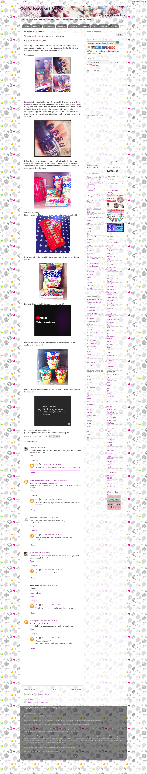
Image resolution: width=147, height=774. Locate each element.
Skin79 (109, 426)
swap (88, 357)
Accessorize (111, 240)
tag (88, 360)
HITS (108, 328)
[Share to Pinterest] (59, 436)
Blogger (86, 757)
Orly (108, 394)
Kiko (108, 352)
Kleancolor (110, 355)
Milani (109, 377)
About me (36, 26)
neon (88, 418)
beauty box (91, 308)
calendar (90, 226)
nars (108, 464)
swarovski (90, 285)
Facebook (73, 26)
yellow (89, 440)
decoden (90, 239)
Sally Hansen (111, 409)
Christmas (90, 212)
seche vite (110, 475)
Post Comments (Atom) (42, 694)
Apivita (109, 248)
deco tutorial (91, 237)
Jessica (109, 341)
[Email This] (50, 436)
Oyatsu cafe (72, 166)
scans (89, 277)
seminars (90, 280)
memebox (110, 459)
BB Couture (111, 256)
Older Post (76, 689)
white (88, 437)
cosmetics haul (92, 313)
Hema (109, 333)
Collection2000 (112, 297)
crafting (89, 231)
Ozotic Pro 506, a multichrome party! (93, 202)
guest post (90, 250)
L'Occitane (110, 361)
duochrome (91, 388)
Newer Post (30, 689)
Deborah (110, 303)
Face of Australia (113, 319)
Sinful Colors (111, 420)
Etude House (111, 314)
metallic (89, 412)
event (89, 245)
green (89, 399)
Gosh (108, 325)
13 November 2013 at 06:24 (51, 535)
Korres (109, 358)
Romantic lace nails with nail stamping (94, 178)
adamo (109, 442)
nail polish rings (92, 263)
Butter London (112, 270)
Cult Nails (110, 300)
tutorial (89, 288)
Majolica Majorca (113, 374)
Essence (110, 308)
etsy (88, 242)
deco (88, 234)
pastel (89, 423)
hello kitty (90, 253)
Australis (110, 251)
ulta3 (108, 483)
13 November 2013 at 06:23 (51, 464)
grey (88, 401)
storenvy (90, 282)
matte (89, 409)
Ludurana (110, 366)
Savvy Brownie (112, 412)
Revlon (109, 406)
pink (88, 426)
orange (89, 421)
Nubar (109, 388)
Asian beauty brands (94, 299)
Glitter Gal (110, 322)
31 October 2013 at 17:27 (58, 480)
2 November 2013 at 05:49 (48, 621)
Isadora (109, 339)
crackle (89, 382)
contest (89, 228)
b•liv (108, 448)
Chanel (109, 284)
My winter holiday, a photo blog (94, 196)
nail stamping (91, 343)
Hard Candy (111, 330)
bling (88, 223)
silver (88, 434)
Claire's (109, 295)
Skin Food (110, 423)
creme (89, 385)
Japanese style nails (94, 217)
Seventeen (110, 415)
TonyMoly (110, 434)
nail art (89, 330)
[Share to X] (54, 436)
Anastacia (34, 517)
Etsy (94, 26)
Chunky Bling (111, 292)
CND (108, 273)
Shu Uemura (111, 417)
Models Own (111, 380)
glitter (89, 396)
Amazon (114, 26)
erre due (110, 453)
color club (110, 450)
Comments (113, 184)
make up (90, 327)
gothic (89, 248)
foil (88, 393)
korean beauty (92, 321)
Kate (108, 347)
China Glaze (111, 289)
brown (89, 379)
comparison (91, 310)
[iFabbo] (114, 162)
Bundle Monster (112, 267)
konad (109, 456)
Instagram (85, 26)
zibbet (89, 291)
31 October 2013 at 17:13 (44, 447)
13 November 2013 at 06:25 (51, 605)
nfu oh (109, 467)
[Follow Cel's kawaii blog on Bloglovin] (101, 44)
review (89, 351)
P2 (108, 399)
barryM (109, 445)
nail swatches (91, 346)
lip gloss (90, 324)
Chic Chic (110, 286)
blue (88, 377)
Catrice (109, 281)
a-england (110, 439)
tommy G (110, 481)
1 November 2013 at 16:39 (49, 585)
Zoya (108, 437)
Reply (32, 456)
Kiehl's (109, 350)
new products (91, 349)
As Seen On (49, 26)
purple (89, 429)
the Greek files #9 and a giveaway (95, 184)
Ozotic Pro (110, 396)
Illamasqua (110, 336)
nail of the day (92, 340)
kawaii (89, 256)
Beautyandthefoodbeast (39, 480)
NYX (108, 383)
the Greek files (92, 363)
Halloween (34, 41)
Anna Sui (110, 245)
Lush (108, 369)
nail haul (90, 335)
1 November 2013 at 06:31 (41, 553)
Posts (111, 180)
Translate (94, 65)
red (88, 432)
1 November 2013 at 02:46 (48, 517)
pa (107, 470)
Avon (108, 253)
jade (88, 407)
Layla (108, 363)
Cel (36, 464)
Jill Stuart (110, 344)
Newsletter (62, 26)
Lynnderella (111, 372)
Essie (108, 311)
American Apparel (113, 242)
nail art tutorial (92, 332)
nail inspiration (92, 338)
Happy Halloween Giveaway (93, 190)
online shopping (92, 266)
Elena (32, 447)
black (88, 374)
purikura (90, 274)
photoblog (90, 269)
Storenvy (103, 26)
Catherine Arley (112, 278)
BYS (108, 259)
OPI (108, 391)
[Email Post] (46, 436)
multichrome (91, 415)
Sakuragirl (34, 621)
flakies (89, 390)
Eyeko (109, 317)
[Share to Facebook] (57, 436)
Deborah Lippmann (114, 306)
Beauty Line (111, 262)
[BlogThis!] (52, 436)
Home (27, 26)
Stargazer (110, 428)
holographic (91, 404)
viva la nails (111, 486)
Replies (35, 460)
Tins (108, 431)
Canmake (110, 275)
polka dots (90, 271)
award (89, 220)
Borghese (110, 264)
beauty (89, 305)
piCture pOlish (112, 472)
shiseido (110, 478)
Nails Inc (110, 385)
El (30, 553)
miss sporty (111, 461)
